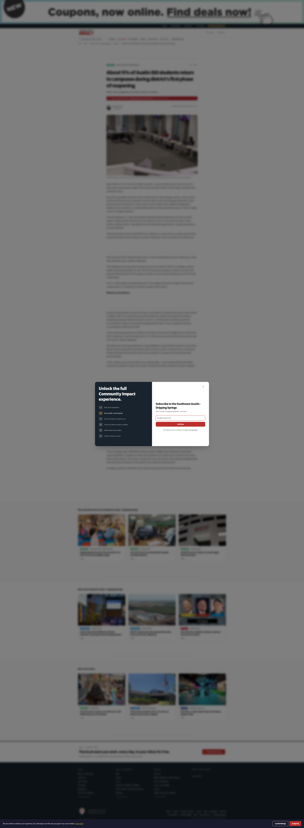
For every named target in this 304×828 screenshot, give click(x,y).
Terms (186, 430)
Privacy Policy (193, 430)
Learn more (79, 824)
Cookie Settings (280, 824)
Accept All (295, 824)
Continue (180, 424)
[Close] (203, 387)
